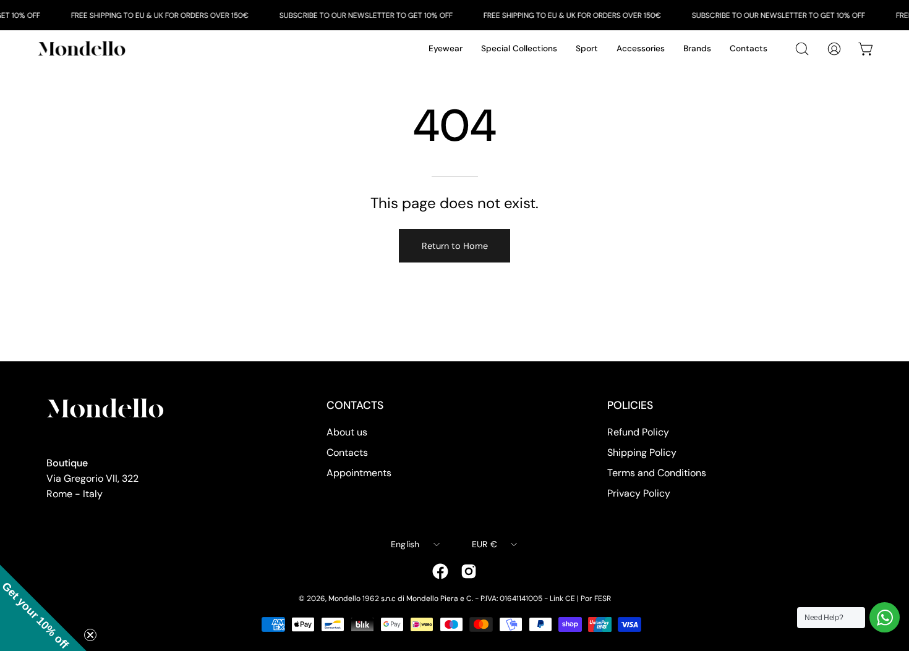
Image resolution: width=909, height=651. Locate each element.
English (405, 544)
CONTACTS (354, 405)
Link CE (562, 598)
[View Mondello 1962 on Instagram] (468, 571)
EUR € (484, 544)
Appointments (358, 472)
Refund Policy (638, 432)
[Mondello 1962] (83, 48)
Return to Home (455, 245)
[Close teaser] (90, 635)
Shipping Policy (641, 452)
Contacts (347, 452)
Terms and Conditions (656, 472)
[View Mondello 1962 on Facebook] (440, 571)
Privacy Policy (638, 493)
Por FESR (596, 598)
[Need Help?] (884, 617)
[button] (43, 608)
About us (346, 432)
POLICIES (630, 405)
